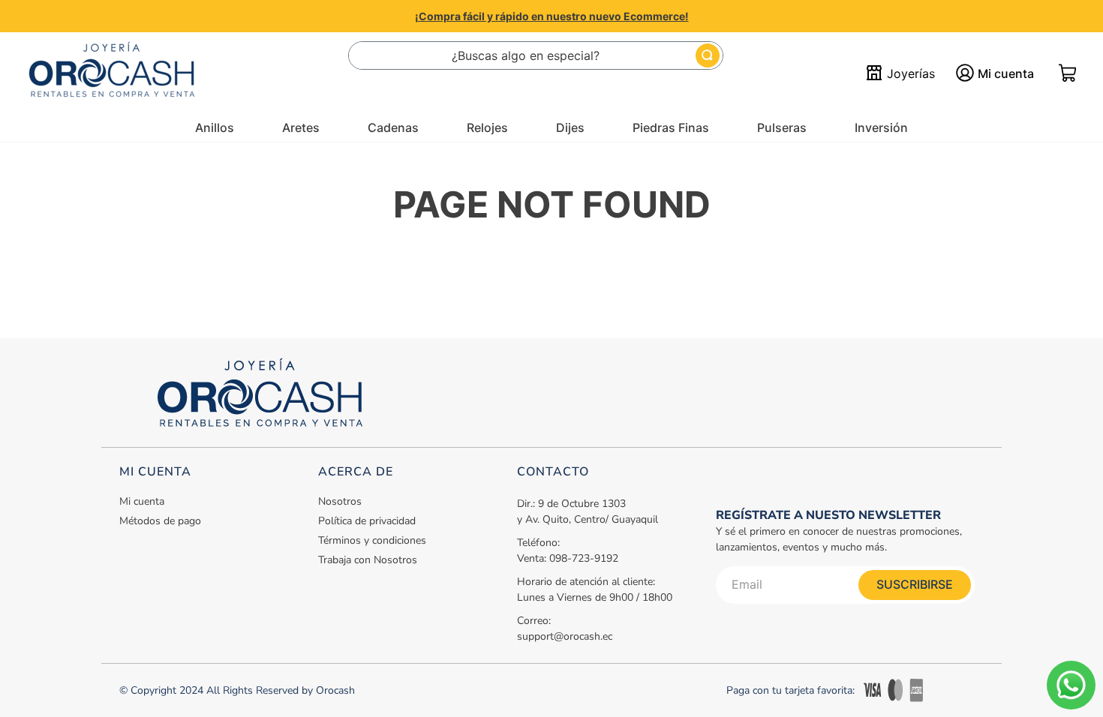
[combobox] (535, 55)
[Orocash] (112, 73)
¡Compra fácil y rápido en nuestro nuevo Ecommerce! (552, 16)
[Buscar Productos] (708, 55)
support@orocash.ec (564, 636)
